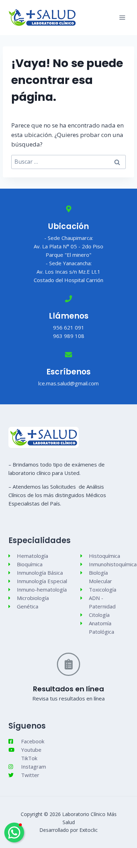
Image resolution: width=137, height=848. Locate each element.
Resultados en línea (68, 689)
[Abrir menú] (122, 17)
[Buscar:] (68, 161)
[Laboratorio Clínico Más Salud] (42, 17)
